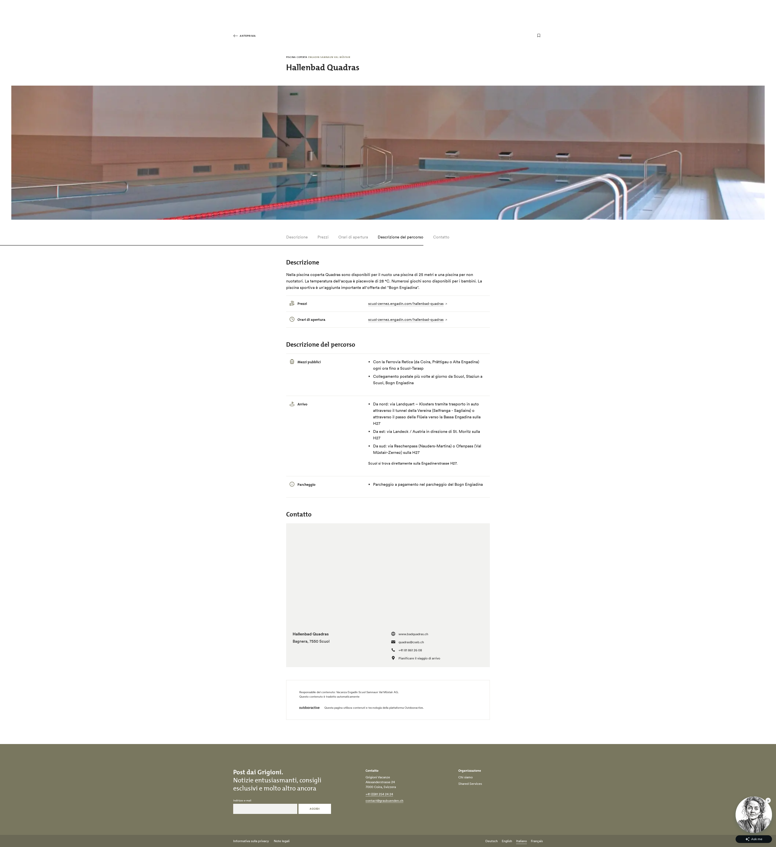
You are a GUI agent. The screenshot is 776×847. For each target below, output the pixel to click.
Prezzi (323, 237)
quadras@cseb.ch (411, 642)
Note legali (282, 841)
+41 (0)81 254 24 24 (379, 794)
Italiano (521, 841)
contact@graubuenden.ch (384, 801)
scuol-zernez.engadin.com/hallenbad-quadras (406, 303)
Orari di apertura (353, 237)
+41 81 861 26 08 (410, 650)
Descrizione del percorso (400, 237)
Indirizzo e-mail (242, 800)
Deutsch (491, 841)
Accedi (315, 808)
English (507, 841)
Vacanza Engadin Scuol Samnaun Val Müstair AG (367, 692)
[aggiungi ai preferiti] (539, 35)
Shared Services (470, 784)
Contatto (441, 237)
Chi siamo (465, 777)
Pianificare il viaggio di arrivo (419, 658)
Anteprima (247, 35)
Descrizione (297, 237)
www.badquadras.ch (413, 634)
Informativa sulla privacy (251, 841)
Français (537, 841)
